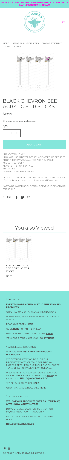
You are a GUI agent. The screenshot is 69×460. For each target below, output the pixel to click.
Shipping (7, 121)
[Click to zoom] (48, 58)
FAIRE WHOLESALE (40, 368)
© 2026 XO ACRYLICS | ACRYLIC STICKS (23, 453)
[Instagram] (9, 449)
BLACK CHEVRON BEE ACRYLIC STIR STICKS (17, 268)
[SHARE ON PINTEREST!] (28, 197)
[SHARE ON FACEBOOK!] (16, 197)
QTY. (5, 126)
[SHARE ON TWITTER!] (22, 197)
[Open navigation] (5, 21)
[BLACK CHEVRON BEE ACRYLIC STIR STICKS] (18, 249)
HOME (6, 43)
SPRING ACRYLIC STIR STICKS (26, 43)
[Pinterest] (5, 449)
